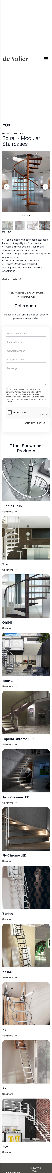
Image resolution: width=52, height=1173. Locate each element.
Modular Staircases (21, 141)
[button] (7, 187)
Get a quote (9, 279)
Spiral (9, 138)
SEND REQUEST (33, 423)
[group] (26, 181)
